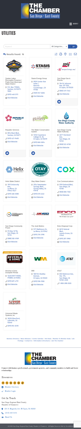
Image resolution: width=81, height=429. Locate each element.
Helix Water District (12, 181)
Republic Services (12, 130)
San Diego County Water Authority (64, 131)
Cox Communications (65, 181)
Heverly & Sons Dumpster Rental (11, 272)
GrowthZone (69, 426)
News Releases (26, 339)
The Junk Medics (37, 226)
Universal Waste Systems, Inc (11, 314)
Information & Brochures (42, 341)
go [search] (74, 46)
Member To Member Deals (62, 339)
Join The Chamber (57, 341)
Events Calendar (37, 339)
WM (32, 271)
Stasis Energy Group (39, 78)
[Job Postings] (59, 103)
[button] (4, 54)
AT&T (59, 271)
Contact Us (28, 341)
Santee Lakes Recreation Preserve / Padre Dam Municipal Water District (13, 81)
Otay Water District (38, 181)
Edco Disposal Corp (64, 226)
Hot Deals (48, 339)
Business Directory (13, 339)
